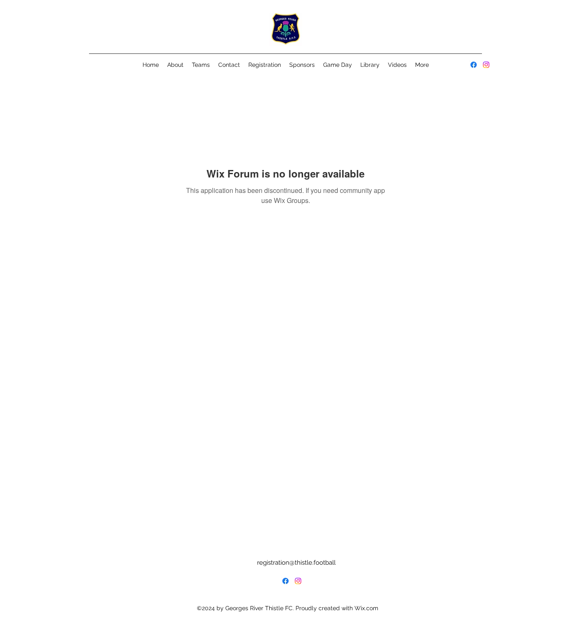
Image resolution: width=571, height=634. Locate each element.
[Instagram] (486, 65)
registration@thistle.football (296, 562)
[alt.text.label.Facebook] (473, 65)
